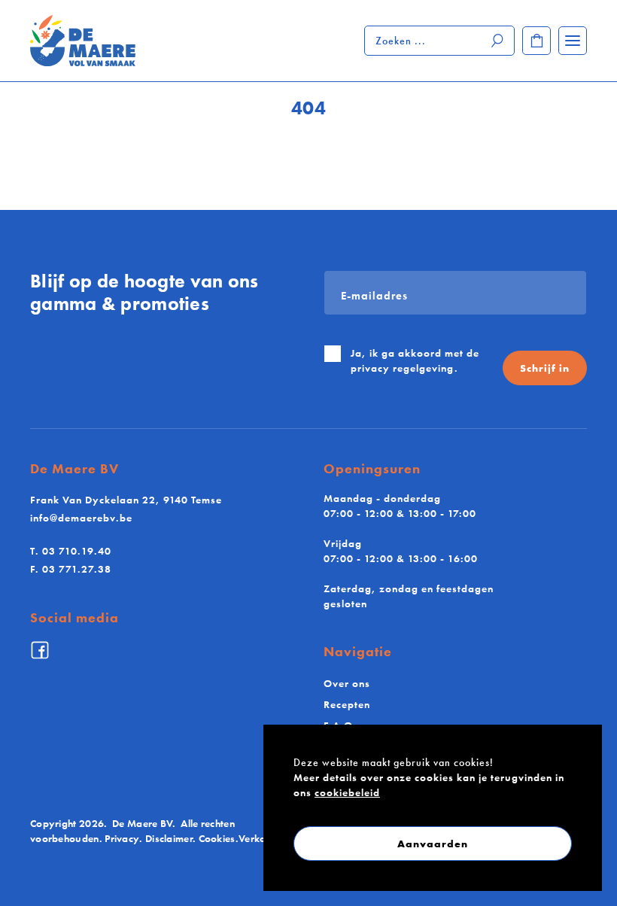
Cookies (217, 838)
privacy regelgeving (402, 368)
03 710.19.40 (70, 551)
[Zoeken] (498, 40)
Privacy (122, 838)
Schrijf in (545, 368)
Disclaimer (169, 838)
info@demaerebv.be (81, 517)
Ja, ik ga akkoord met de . (415, 360)
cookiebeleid (347, 792)
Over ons (347, 683)
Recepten (347, 704)
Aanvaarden (432, 843)
